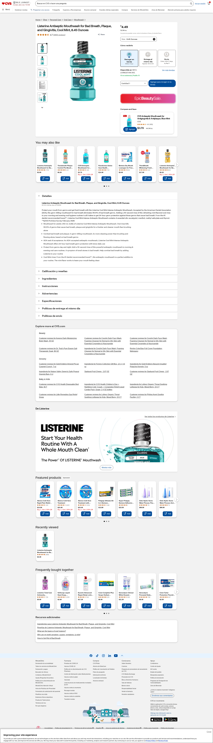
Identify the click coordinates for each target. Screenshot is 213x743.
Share (103, 34)
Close (209, 731)
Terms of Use (163, 741)
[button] (168, 70)
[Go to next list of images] (42, 107)
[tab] (42, 48)
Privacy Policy (151, 741)
